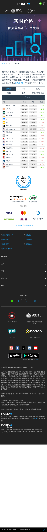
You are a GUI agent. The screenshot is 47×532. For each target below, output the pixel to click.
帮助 (2, 285)
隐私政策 (5, 244)
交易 (2, 271)
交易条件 (29, 235)
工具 (2, 264)
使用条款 (29, 244)
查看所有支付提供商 (23, 225)
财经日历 (19, 82)
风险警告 (29, 240)
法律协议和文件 (7, 235)
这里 (37, 360)
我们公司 (4, 278)
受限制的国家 (7, 249)
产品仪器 (4, 257)
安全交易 (5, 240)
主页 (3, 63)
